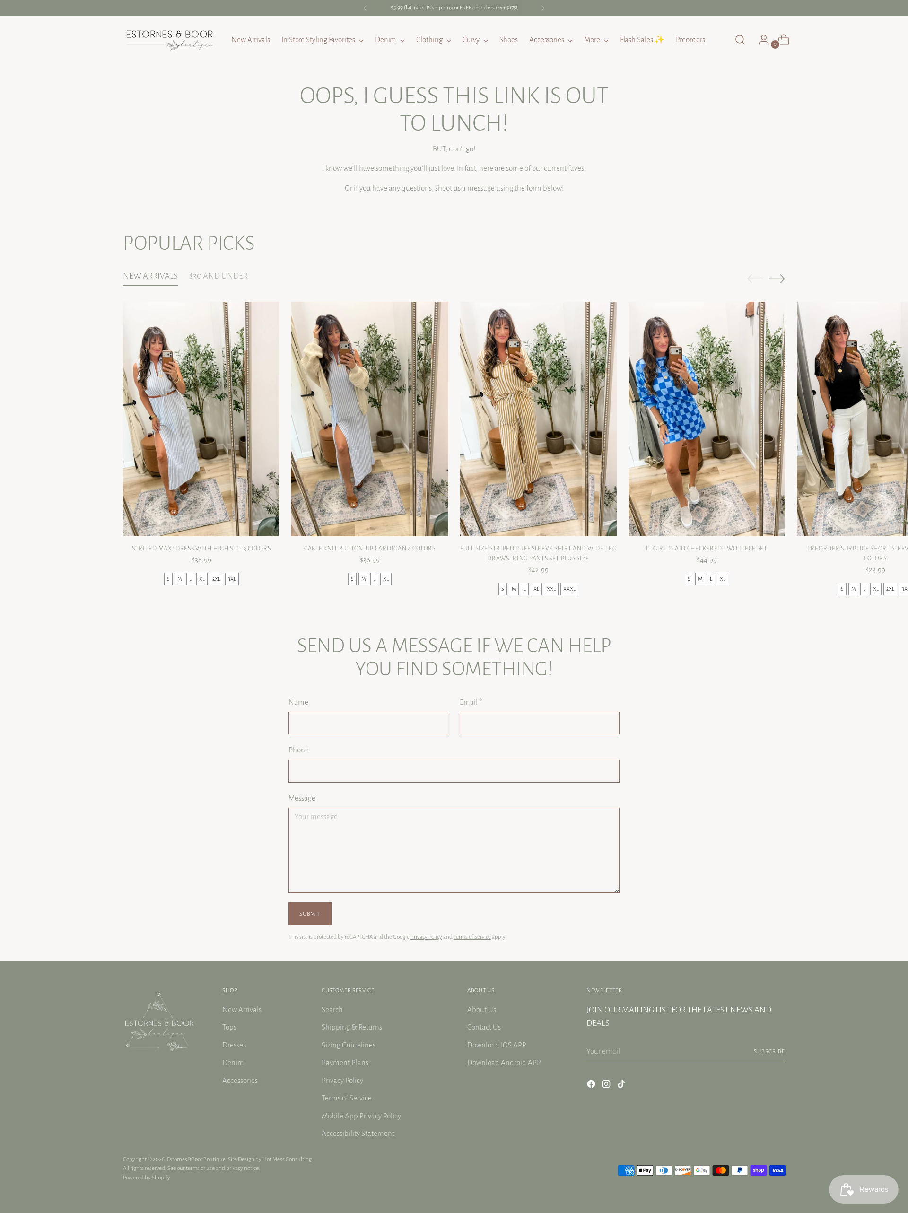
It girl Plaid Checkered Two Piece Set (707, 548)
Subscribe (769, 1051)
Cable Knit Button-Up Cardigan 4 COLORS (370, 548)
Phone (298, 750)
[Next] (543, 8)
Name (298, 702)
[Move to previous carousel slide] (755, 279)
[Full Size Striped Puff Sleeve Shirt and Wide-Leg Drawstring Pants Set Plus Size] (538, 419)
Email (471, 702)
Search (332, 1009)
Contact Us (484, 1027)
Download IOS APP (496, 1045)
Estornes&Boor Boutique (196, 1159)
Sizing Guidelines (348, 1045)
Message (301, 798)
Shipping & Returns (352, 1027)
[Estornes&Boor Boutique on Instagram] (607, 1085)
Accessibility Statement (358, 1133)
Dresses (234, 1045)
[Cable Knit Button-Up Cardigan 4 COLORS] (369, 419)
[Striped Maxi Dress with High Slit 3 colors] (201, 419)
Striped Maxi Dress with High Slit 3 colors (201, 548)
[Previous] (365, 8)
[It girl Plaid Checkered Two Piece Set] (707, 419)
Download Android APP (504, 1062)
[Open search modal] (740, 39)
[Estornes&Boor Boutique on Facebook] (592, 1085)
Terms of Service (472, 937)
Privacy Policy (426, 937)
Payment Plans (345, 1062)
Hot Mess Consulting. (287, 1159)
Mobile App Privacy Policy (361, 1116)
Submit (309, 913)
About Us (481, 1009)
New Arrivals (242, 1009)
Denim (233, 1062)
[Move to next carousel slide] (777, 279)
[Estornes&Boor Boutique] (170, 40)
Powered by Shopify (146, 1177)
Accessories (240, 1080)
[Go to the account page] (760, 39)
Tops (229, 1027)
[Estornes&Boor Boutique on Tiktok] (622, 1085)
